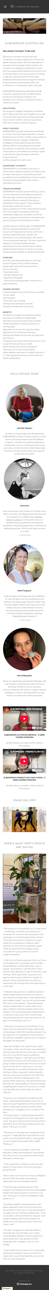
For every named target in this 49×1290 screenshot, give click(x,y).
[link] (25, 6)
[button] (5, 6)
